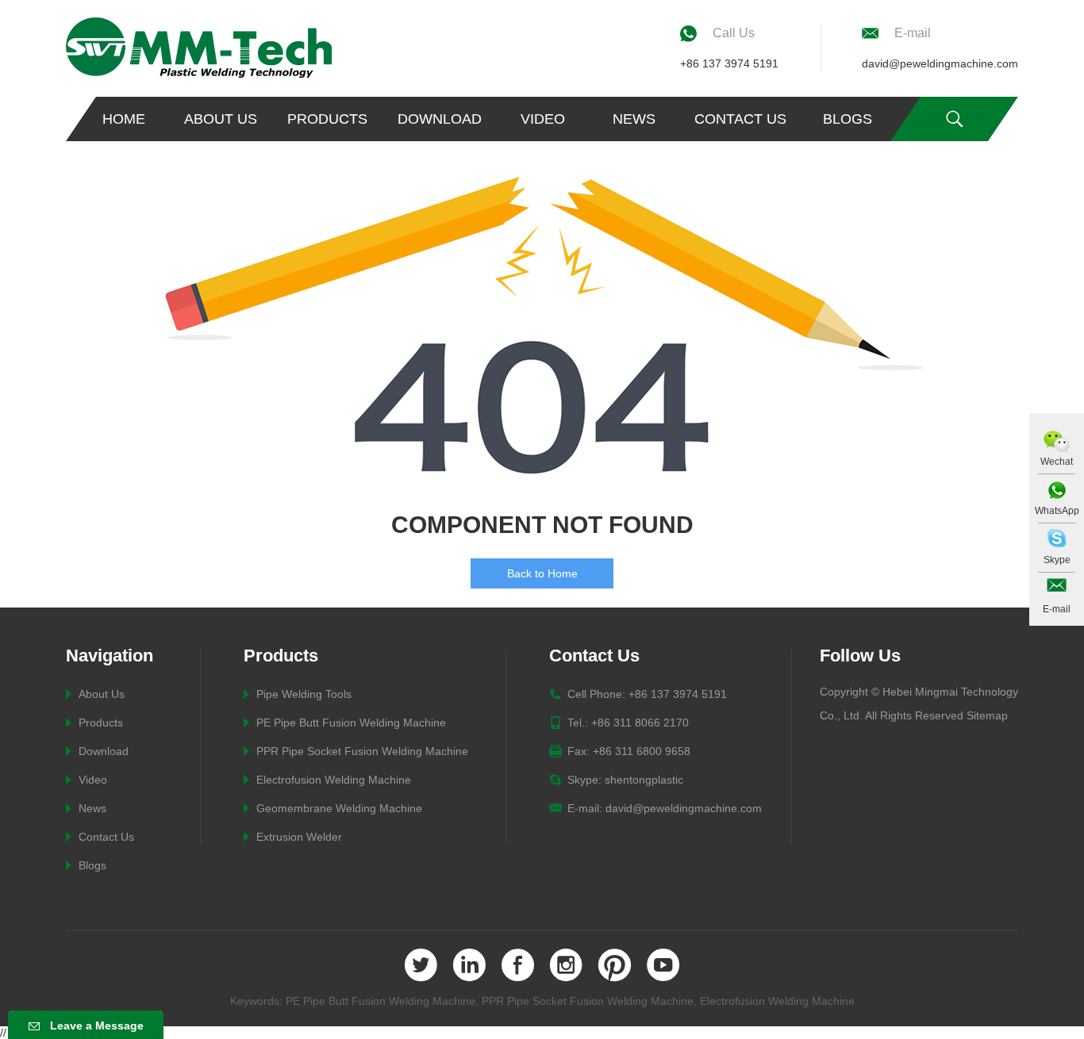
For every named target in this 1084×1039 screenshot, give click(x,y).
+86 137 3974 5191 (729, 63)
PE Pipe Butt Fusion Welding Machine (351, 722)
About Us (220, 119)
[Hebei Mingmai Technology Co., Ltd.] (199, 47)
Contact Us (740, 119)
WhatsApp (1057, 510)
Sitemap (987, 715)
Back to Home (542, 573)
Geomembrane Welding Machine (339, 808)
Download (440, 119)
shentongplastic (644, 779)
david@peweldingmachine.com (940, 63)
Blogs (847, 119)
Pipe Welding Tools (304, 694)
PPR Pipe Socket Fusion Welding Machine (362, 751)
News (634, 119)
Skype (1057, 560)
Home (123, 119)
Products (327, 119)
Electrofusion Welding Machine (333, 779)
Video (543, 119)
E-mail (1057, 609)
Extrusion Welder (299, 836)
